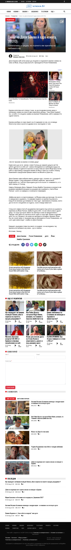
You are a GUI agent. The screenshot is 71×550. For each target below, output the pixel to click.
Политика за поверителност (41, 532)
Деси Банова (21, 236)
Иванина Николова (19, 57)
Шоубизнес (34, 11)
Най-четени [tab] (10, 399)
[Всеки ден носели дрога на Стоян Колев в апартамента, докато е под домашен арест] (35, 335)
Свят (22, 528)
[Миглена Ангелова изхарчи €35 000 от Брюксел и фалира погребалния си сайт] (14, 335)
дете (46, 236)
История (56, 525)
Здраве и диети (31, 528)
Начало (23, 1)
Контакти (14, 537)
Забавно (24, 11)
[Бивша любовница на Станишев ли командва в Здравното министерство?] (56, 310)
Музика (7, 528)
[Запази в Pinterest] (40, 244)
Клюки (9, 11)
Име (7, 354)
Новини (16, 11)
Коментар (8, 361)
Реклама (7, 537)
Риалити (48, 525)
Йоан (53, 236)
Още (52, 11)
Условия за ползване (57, 532)
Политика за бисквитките (30, 539)
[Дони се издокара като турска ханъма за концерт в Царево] (17, 474)
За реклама (28, 1)
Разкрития (14, 16)
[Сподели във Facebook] (23, 244)
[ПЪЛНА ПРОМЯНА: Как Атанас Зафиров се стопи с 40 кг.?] (56, 335)
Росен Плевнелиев (35, 236)
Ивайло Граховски (23, 239)
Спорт (41, 528)
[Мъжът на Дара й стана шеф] (17, 444)
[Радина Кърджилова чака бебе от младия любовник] (17, 459)
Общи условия (22, 537)
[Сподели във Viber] (27, 244)
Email (38, 354)
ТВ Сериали (44, 11)
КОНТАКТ (34, 1)
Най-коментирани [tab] (23, 399)
